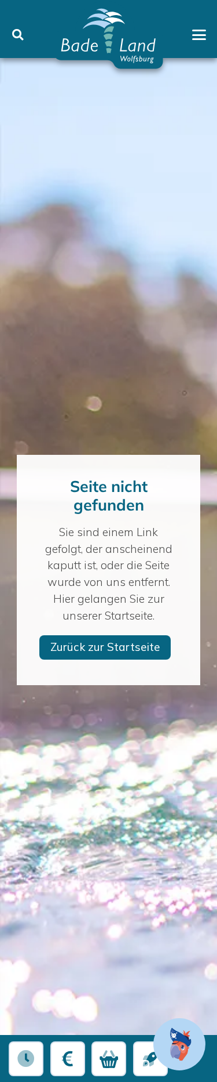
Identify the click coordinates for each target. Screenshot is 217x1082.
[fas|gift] (109, 1059)
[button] (18, 34)
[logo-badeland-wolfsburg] (108, 35)
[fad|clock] (26, 1059)
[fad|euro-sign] (68, 1059)
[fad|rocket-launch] (150, 1059)
